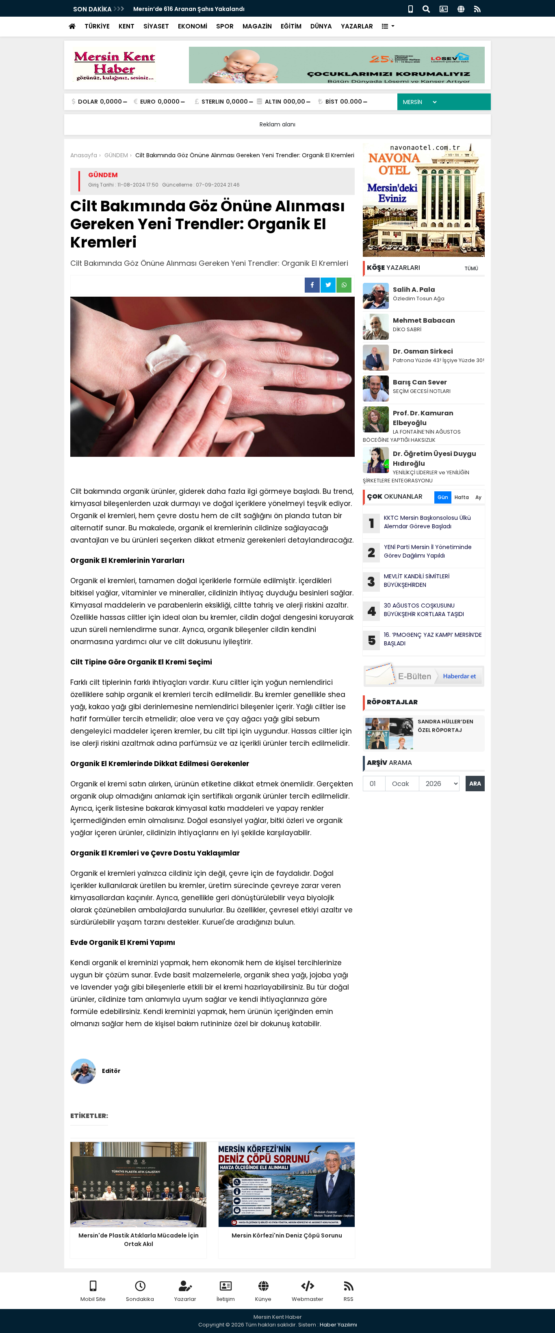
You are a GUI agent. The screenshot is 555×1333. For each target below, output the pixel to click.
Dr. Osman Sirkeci (423, 351)
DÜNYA (321, 26)
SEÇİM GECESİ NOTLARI (422, 391)
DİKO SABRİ (407, 329)
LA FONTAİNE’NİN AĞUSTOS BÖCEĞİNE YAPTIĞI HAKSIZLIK (412, 436)
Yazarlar (185, 1299)
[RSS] (477, 8)
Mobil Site (93, 1299)
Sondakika (140, 1299)
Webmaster (307, 1299)
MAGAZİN (257, 26)
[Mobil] (410, 8)
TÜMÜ (471, 268)
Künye (263, 1299)
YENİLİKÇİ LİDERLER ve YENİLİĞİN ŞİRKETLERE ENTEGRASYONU (416, 476)
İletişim (226, 1299)
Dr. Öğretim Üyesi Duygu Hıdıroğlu (434, 458)
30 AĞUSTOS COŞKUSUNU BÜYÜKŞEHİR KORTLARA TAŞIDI (415, 610)
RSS (348, 1299)
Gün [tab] (443, 497)
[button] (388, 27)
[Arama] (426, 8)
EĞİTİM (291, 26)
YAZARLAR (357, 26)
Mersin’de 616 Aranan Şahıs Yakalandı (189, 9)
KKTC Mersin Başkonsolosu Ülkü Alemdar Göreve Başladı (420, 523)
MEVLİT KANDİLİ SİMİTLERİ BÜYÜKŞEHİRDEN (408, 581)
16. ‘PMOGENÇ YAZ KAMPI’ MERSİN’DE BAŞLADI (424, 640)
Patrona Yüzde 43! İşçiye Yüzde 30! (438, 360)
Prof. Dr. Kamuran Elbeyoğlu (423, 418)
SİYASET (156, 26)
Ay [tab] (478, 497)
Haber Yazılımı (338, 1325)
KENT (126, 26)
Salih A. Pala (414, 289)
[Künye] (460, 8)
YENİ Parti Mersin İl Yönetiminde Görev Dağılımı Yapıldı (420, 552)
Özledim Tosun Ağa (418, 298)
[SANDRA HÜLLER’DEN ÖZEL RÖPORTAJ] (389, 733)
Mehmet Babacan (424, 320)
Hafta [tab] (462, 497)
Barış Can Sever (420, 382)
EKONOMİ (192, 26)
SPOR (225, 26)
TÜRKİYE (97, 26)
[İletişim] (444, 8)
